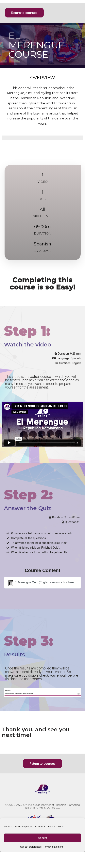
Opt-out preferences (31, 846)
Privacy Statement (53, 846)
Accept (42, 837)
